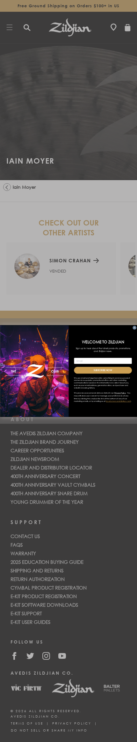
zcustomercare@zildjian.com (118, 401)
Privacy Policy (120, 393)
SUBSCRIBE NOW (103, 370)
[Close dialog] (134, 327)
